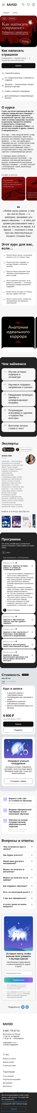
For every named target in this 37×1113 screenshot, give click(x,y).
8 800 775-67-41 (11, 1030)
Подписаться (18, 980)
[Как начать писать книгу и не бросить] (26, 522)
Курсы (15, 12)
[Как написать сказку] (16, 522)
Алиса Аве (7, 456)
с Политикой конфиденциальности (14, 1102)
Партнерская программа (12, 1079)
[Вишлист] (28, 5)
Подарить (18, 730)
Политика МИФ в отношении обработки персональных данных (18, 995)
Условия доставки (9, 1065)
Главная (6, 12)
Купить (18, 66)
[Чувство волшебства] (6, 522)
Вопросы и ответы (9, 1059)
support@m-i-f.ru (9, 1043)
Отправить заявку (18, 781)
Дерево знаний (8, 1062)
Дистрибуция (7, 1083)
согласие (13, 985)
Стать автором (8, 1076)
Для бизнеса (7, 1086)
